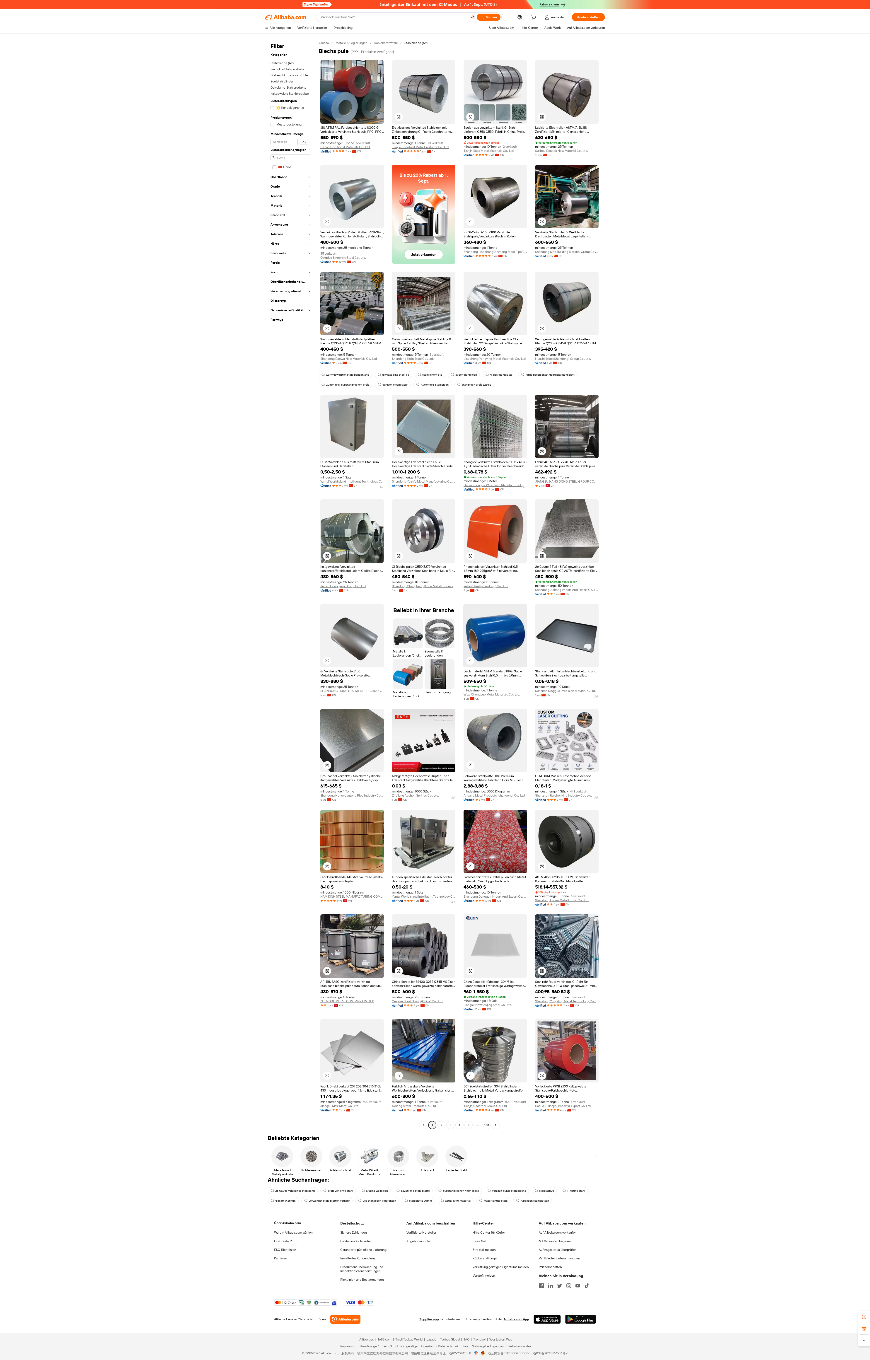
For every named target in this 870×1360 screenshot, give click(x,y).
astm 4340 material (458, 1200)
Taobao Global (450, 1339)
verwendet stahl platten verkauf (329, 1200)
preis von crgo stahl (340, 1190)
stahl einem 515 (432, 374)
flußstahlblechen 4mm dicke (461, 1190)
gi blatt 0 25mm (285, 1200)
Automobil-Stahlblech (435, 384)
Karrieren (280, 1258)
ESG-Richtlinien (285, 1249)
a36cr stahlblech (466, 374)
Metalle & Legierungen (351, 43)
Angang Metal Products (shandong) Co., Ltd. (494, 795)
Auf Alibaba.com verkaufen (558, 1232)
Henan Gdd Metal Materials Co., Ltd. (345, 147)
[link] (864, 1317)
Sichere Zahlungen (353, 1232)
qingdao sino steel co (395, 374)
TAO (466, 1339)
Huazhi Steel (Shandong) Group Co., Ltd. (563, 358)
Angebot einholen (419, 1241)
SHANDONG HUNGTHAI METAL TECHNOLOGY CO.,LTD (352, 691)
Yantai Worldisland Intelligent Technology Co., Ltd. (352, 481)
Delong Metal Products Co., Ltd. (414, 1106)
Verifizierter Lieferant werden (559, 1258)
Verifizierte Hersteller (421, 1232)
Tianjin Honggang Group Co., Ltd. (343, 586)
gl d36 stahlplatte (501, 374)
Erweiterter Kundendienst (358, 1258)
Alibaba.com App (516, 1319)
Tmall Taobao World (409, 1339)
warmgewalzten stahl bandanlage (347, 374)
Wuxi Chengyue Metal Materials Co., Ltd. (492, 694)
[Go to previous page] (423, 1125)
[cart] (534, 18)
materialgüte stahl (496, 1200)
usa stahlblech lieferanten (379, 1200)
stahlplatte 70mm (420, 1200)
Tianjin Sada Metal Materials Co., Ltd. (489, 150)
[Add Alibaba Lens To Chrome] (345, 1319)
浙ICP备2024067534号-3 (550, 1353)
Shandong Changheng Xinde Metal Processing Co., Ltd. (423, 586)
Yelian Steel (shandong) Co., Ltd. (486, 586)
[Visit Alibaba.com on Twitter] (559, 1285)
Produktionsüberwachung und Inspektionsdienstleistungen (361, 1269)
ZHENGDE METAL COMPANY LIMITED (347, 1001)
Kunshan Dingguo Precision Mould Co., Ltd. (565, 691)
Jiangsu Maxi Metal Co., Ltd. (339, 1106)
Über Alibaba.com (287, 1223)
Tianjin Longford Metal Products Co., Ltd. (420, 147)
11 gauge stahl (576, 1190)
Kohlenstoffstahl (386, 43)
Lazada (431, 1339)
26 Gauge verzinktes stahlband (295, 1190)
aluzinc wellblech (377, 1190)
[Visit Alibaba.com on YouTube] (577, 1285)
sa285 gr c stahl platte (415, 1190)
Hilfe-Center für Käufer (489, 1232)
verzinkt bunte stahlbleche (509, 1190)
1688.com (385, 1339)
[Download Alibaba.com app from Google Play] (580, 1319)
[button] (472, 17)
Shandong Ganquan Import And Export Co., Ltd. (495, 896)
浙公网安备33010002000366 (509, 1353)
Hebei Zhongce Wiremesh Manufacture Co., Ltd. (495, 485)
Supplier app (429, 1319)
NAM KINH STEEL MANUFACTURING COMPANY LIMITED (352, 896)
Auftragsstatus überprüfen (558, 1249)
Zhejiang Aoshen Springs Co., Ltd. (415, 795)
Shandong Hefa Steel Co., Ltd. (413, 358)
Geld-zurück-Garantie (355, 1241)
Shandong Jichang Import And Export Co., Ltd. (567, 590)
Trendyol (479, 1339)
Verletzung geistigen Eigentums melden (501, 1267)
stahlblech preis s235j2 (476, 384)
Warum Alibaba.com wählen (293, 1232)
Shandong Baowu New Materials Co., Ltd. (348, 358)
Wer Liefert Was (500, 1339)
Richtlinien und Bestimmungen (362, 1279)
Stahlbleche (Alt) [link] (416, 43)
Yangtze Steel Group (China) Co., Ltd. (417, 1001)
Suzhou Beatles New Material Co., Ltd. (561, 150)
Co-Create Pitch (285, 1241)
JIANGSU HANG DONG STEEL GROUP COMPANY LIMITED (567, 481)
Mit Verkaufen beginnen (556, 1241)
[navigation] (290, 584)
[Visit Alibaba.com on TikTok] (587, 1285)
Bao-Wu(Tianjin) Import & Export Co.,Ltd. (563, 1106)
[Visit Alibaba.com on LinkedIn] (550, 1285)
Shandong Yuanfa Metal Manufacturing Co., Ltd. (423, 481)
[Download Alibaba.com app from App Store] (547, 1319)
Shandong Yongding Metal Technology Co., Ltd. (567, 1001)
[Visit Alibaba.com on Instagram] (568, 1285)
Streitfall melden (484, 1249)
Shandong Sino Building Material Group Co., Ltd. (567, 252)
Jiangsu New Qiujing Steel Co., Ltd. (488, 1005)
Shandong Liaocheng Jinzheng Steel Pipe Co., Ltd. (495, 252)
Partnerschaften (550, 1267)
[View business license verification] (476, 1353)
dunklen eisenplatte (395, 384)
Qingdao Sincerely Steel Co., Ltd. (343, 257)
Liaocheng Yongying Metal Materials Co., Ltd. (495, 358)
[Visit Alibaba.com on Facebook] (541, 1285)
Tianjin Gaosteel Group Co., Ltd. (486, 1106)
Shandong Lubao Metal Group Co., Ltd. (562, 900)
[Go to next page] (496, 1125)
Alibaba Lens (283, 1319)
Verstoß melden (484, 1275)
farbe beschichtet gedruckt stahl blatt (550, 374)
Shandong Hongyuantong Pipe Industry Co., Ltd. (352, 795)
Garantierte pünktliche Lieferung (363, 1249)
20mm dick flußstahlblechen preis (347, 384)
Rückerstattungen (485, 1258)
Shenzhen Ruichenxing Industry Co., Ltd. (563, 795)
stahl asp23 (546, 1190)
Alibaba (324, 43)
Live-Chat (479, 1241)
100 (486, 1125)
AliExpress (366, 1339)
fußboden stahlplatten (535, 1200)
